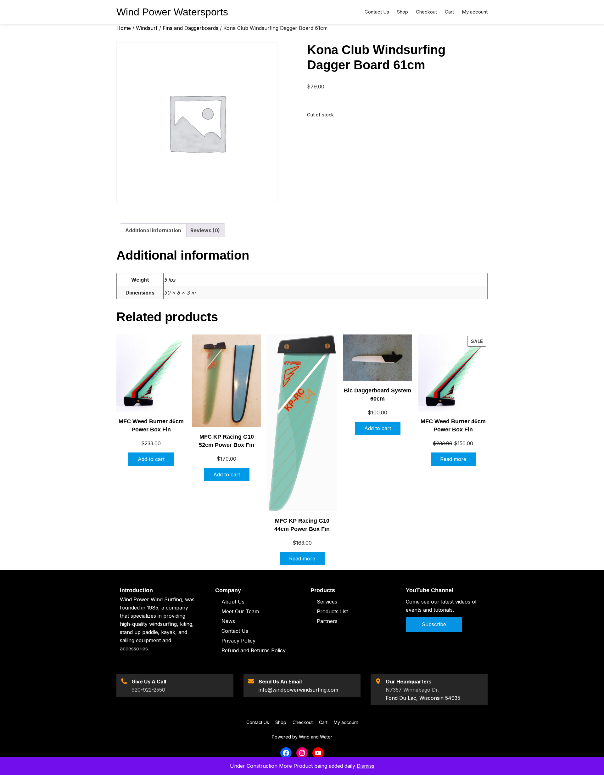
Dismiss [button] (365, 766)
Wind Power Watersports (172, 12)
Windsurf (147, 28)
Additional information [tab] (153, 230)
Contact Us (234, 631)
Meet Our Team (240, 611)
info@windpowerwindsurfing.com (298, 690)
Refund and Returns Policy (253, 650)
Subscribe (434, 624)
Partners (327, 621)
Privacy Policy (238, 640)
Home (123, 28)
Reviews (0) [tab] (205, 230)
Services (327, 601)
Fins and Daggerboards (190, 28)
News (228, 621)
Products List (332, 611)
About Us (232, 601)
